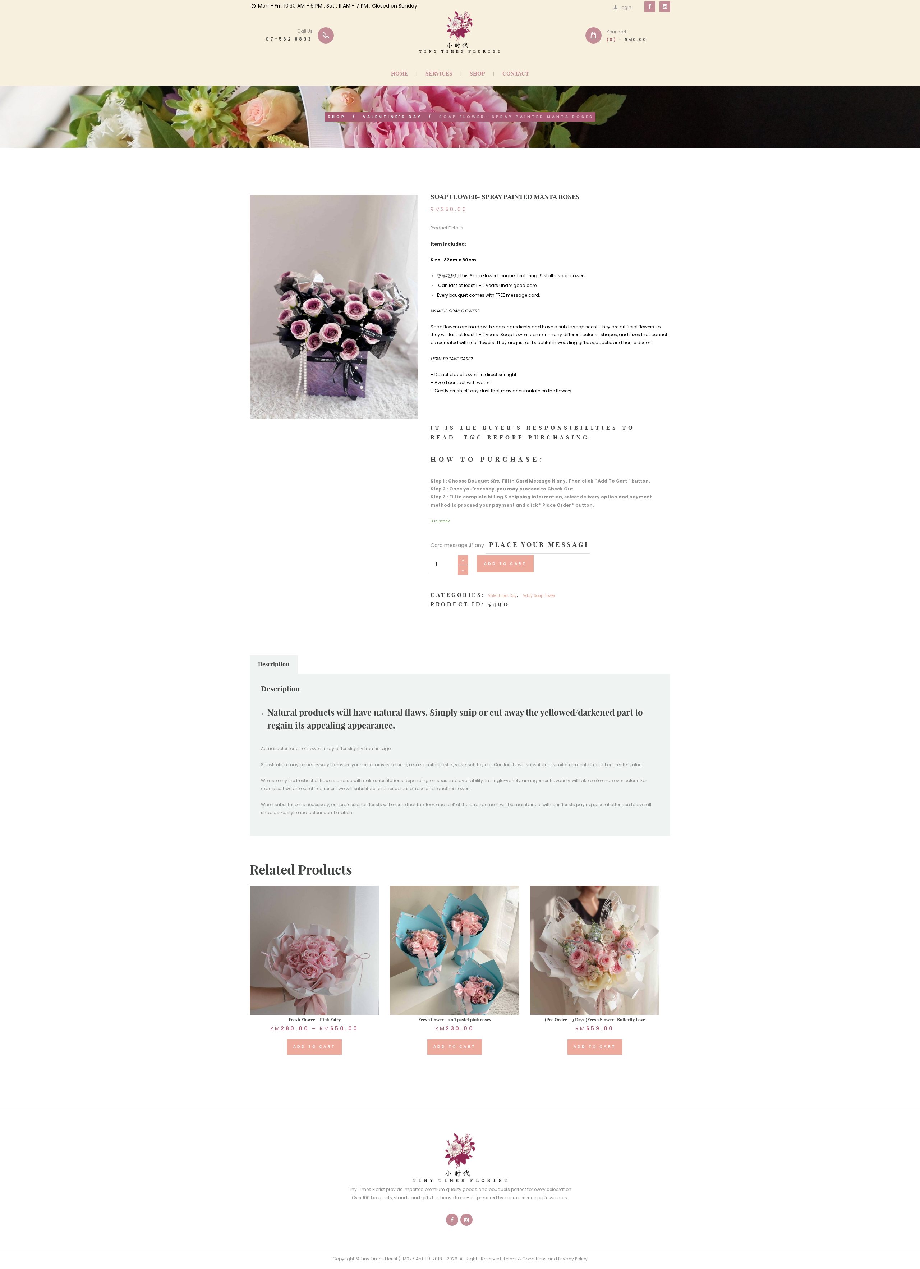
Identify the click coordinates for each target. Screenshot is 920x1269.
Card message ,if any (457, 545)
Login (625, 7)
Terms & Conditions (525, 1259)
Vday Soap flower (539, 595)
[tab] (274, 664)
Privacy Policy (573, 1259)
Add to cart (505, 563)
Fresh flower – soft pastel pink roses (454, 1019)
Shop (337, 116)
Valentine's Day (392, 116)
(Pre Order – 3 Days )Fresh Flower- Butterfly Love (595, 1019)
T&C (475, 437)
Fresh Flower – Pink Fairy (315, 1019)
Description (273, 664)
